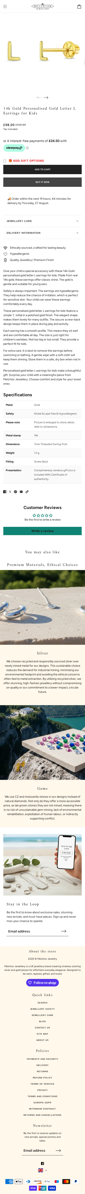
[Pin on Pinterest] (15, 491)
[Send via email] (21, 491)
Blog (42, 1021)
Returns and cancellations (42, 1115)
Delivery (43, 1065)
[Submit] (64, 931)
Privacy (42, 1090)
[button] (27, 491)
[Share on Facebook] (4, 491)
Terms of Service (42, 1084)
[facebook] (42, 1163)
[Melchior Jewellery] (43, 6)
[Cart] (79, 6)
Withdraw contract (42, 1109)
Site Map (42, 1034)
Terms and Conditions (43, 1096)
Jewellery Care (42, 1015)
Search (42, 1003)
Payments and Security (42, 1059)
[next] (46, 97)
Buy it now (42, 182)
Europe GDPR (42, 1102)
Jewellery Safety (42, 1009)
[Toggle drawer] (5, 6)
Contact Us (42, 1027)
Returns (42, 1071)
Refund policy (42, 1078)
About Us (42, 1040)
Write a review (42, 531)
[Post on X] (10, 492)
